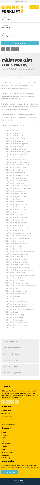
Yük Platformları (6, 443)
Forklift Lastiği (5, 458)
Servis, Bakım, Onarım (12, 373)
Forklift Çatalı (5, 455)
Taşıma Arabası (6, 441)
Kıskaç (3, 449)
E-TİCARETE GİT (9, 472)
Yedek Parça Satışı (11, 360)
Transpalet (4, 435)
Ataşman (4, 446)
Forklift (3, 432)
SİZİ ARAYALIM (20, 43)
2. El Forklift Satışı (11, 354)
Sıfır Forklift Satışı (12, 348)
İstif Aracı (4, 438)
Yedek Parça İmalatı (11, 366)
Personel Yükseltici (7, 452)
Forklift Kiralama (11, 342)
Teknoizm (22, 480)
